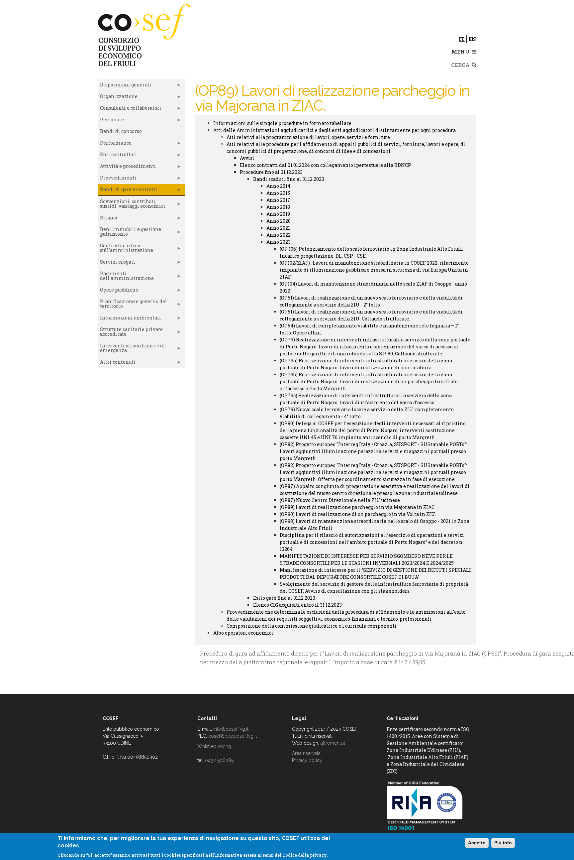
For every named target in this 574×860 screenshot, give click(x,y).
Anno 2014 (278, 186)
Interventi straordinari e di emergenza (131, 349)
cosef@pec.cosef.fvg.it (232, 736)
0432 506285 (219, 760)
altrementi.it (333, 743)
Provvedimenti (117, 179)
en (472, 39)
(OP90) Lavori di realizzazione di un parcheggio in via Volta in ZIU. (358, 514)
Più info (503, 842)
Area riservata (306, 753)
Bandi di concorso (121, 131)
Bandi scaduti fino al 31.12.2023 (288, 179)
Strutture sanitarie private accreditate (130, 333)
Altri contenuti (117, 363)
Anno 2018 (278, 207)
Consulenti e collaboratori (129, 109)
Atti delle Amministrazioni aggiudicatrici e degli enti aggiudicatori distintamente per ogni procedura (334, 130)
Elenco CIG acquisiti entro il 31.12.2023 (297, 605)
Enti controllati (117, 156)
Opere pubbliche (118, 291)
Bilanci (108, 219)
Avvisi (247, 158)
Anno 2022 (278, 235)
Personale (111, 121)
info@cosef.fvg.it (230, 729)
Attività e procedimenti (127, 167)
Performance (115, 144)
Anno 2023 (278, 242)
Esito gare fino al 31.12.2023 (284, 598)
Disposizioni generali (124, 86)
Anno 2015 (278, 193)
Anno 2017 (278, 200)
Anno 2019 (278, 214)
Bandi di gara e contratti (127, 190)
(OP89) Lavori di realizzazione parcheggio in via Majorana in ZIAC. (357, 507)
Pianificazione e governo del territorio (132, 305)
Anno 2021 (278, 228)
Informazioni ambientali (129, 319)
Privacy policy (307, 760)
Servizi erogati (116, 263)
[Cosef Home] (145, 34)
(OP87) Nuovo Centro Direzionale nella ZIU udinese (340, 500)
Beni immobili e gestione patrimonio (129, 233)
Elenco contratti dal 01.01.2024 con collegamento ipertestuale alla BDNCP (325, 165)
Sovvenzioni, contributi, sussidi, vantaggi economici (131, 205)
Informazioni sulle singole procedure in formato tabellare (282, 123)
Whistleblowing (214, 746)
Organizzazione (118, 97)
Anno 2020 (278, 221)
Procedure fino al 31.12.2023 (271, 172)
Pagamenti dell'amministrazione (126, 277)
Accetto (477, 842)
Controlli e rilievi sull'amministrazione (125, 249)
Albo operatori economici (243, 633)
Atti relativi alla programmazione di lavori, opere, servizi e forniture (308, 137)
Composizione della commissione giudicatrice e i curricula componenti (312, 626)
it (462, 39)
